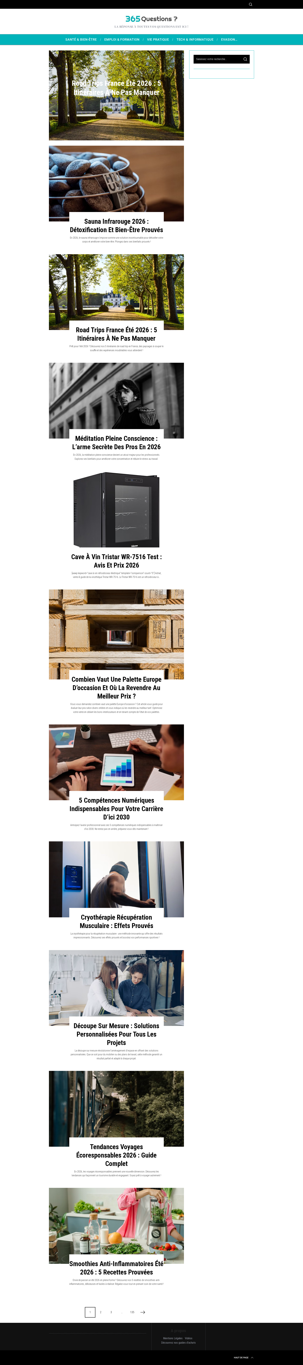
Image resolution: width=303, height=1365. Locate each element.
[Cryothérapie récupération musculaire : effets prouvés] (116, 879)
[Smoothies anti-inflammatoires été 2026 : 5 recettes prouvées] (116, 1226)
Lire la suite (116, 112)
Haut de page (241, 1357)
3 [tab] (172, 93)
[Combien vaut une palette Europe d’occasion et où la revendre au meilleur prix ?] (116, 634)
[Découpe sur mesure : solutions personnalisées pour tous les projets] (116, 988)
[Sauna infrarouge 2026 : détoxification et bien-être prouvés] (116, 183)
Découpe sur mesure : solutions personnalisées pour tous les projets (116, 1034)
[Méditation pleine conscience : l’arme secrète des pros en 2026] (116, 401)
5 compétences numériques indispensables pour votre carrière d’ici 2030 (116, 808)
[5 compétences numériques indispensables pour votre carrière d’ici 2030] (116, 762)
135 (132, 1312)
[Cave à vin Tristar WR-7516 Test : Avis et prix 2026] (116, 514)
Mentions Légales (173, 1338)
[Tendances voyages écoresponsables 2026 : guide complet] (116, 1109)
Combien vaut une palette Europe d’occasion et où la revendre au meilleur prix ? (116, 687)
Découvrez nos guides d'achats (178, 1342)
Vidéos (188, 1338)
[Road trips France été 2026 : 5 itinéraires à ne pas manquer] (116, 292)
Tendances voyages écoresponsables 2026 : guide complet (116, 1155)
